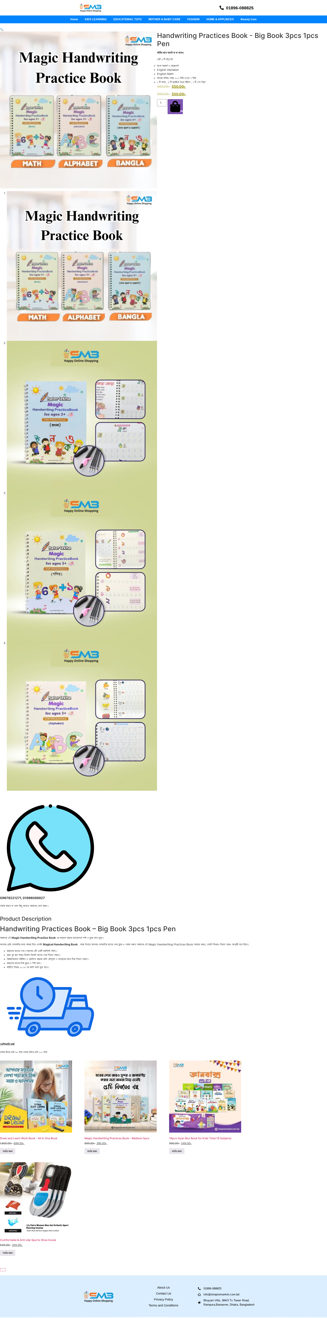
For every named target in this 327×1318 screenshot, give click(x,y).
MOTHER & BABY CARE (165, 19)
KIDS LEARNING (96, 19)
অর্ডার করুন (181, 111)
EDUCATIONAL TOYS (127, 19)
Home (74, 19)
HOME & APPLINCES (220, 19)
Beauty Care (249, 19)
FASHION (193, 19)
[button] (1, 29)
